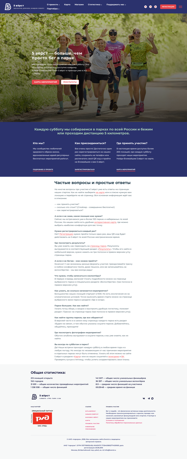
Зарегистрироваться (84, 169)
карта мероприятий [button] (45, 82)
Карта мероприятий (126, 169)
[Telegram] (148, 398)
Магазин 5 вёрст (91, 417)
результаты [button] (70, 82)
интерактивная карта (105, 222)
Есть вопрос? (90, 411)
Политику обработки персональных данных (124, 423)
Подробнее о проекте (43, 169)
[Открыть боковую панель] (180, 7)
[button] (59, 5)
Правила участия (92, 423)
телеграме (113, 356)
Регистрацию (66, 234)
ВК (122, 356)
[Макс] (153, 398)
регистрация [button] (168, 7)
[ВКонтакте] (143, 398)
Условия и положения (115, 420)
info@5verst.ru (110, 450)
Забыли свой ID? (91, 414)
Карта (77, 356)
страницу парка (98, 246)
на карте (100, 192)
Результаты (104, 249)
